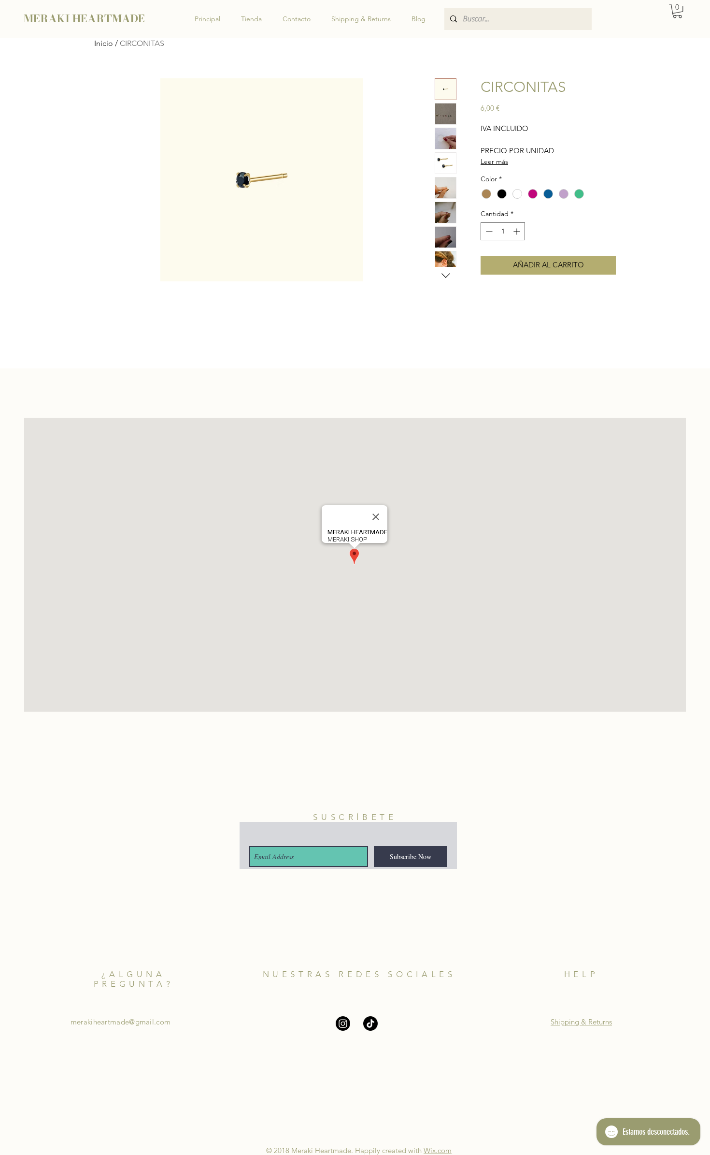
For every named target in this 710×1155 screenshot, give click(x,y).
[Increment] (517, 231)
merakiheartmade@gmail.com (121, 1021)
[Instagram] (343, 1023)
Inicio (103, 43)
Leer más (494, 161)
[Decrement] (488, 231)
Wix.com (438, 1150)
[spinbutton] (502, 231)
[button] (677, 11)
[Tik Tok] (370, 1023)
